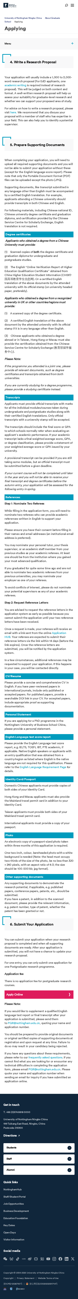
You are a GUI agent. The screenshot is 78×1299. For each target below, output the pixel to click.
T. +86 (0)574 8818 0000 (16, 1112)
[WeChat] (5, 1259)
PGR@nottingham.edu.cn (24, 1023)
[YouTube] (48, 1259)
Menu (8, 43)
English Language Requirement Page (43, 767)
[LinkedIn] (66, 1259)
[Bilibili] (36, 1259)
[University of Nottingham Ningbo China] (9, 5)
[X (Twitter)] (73, 1259)
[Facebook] (60, 1259)
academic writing (16, 85)
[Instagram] (54, 1259)
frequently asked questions (45, 1057)
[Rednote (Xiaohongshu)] (24, 1259)
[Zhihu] (42, 1259)
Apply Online (14, 994)
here (13, 112)
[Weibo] (30, 1259)
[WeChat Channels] (11, 1259)
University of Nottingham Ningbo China (23, 18)
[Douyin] (17, 1259)
